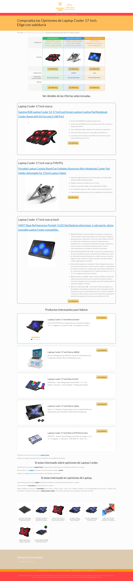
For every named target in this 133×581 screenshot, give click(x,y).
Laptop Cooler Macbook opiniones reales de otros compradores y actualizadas (108, 519)
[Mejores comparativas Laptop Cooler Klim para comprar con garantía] (25, 531)
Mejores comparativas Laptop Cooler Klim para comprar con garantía (25, 541)
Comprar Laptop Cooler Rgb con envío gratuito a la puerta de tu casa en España (41, 541)
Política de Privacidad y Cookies (88, 577)
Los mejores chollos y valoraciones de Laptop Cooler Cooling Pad (74, 519)
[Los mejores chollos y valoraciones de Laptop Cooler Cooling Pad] (75, 510)
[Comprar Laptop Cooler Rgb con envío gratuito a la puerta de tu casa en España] (41, 531)
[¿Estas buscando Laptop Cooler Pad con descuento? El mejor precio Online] (25, 510)
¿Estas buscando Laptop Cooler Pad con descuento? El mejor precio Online (24, 519)
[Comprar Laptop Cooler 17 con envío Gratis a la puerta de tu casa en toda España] (58, 510)
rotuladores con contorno (27, 561)
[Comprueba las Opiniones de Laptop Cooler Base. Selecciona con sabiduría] (41, 510)
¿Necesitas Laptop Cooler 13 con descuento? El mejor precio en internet (91, 519)
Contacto (99, 577)
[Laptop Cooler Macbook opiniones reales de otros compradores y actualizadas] (108, 510)
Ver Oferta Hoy (53, 68)
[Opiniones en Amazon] (35, 337)
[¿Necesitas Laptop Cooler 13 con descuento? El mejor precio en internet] (91, 510)
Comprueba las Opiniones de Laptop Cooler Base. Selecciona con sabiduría (41, 519)
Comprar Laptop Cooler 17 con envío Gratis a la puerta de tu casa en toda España (58, 519)
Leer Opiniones (101, 317)
